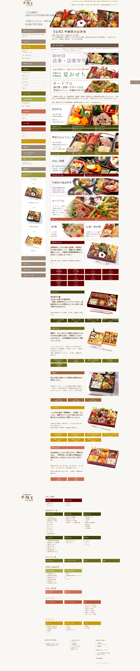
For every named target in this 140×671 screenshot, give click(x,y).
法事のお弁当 (55, 130)
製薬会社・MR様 (27, 269)
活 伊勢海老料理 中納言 (103, 653)
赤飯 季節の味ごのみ (52, 551)
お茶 (48, 631)
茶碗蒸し (49, 629)
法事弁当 (24, 88)
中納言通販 (99, 658)
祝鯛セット (24, 118)
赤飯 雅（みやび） (51, 544)
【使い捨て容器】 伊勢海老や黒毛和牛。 (58, 115)
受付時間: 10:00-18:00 (27, 163)
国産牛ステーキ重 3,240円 (75, 320)
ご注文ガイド (26, 41)
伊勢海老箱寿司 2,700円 (58, 283)
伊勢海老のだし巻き (52, 583)
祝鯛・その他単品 (26, 106)
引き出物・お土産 (69, 623)
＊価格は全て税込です (71, 427)
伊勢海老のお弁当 (26, 72)
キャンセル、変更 (75, 646)
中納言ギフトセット (71, 629)
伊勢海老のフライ (51, 581)
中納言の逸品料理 (105, 4)
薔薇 (48, 503)
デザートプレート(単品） (91, 614)
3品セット (24, 132)
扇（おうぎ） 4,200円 (93, 271)
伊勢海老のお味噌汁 (52, 628)
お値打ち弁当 (25, 82)
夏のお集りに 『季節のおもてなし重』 (27, 51)
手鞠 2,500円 (76, 479)
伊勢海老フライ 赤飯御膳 (53, 542)
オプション (26, 141)
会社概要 (99, 643)
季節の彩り (33, 250)
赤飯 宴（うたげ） (51, 548)
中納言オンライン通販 (28, 275)
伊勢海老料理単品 (26, 103)
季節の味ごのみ (89, 517)
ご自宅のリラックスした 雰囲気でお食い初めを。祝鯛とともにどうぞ (92, 234)
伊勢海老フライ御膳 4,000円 (76, 271)
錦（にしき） (50, 526)
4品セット (24, 136)
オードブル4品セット (51, 602)
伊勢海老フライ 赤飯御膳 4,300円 (110, 434)
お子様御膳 (88, 528)
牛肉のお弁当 (25, 78)
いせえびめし (50, 517)
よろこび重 (77, 153)
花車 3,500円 (59, 479)
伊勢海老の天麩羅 (51, 579)
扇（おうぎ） (50, 522)
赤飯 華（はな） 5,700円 (75, 440)
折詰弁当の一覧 (51, 510)
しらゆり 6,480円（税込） (58, 400)
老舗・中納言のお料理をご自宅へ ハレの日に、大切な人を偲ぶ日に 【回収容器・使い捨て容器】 (61, 168)
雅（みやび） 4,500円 (110, 271)
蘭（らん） (50, 505)
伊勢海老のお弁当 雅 (33, 202)
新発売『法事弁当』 (26, 58)
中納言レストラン (28, 258)
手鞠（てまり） (70, 542)
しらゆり (87, 540)
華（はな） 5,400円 (76, 277)
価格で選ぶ (26, 147)
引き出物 (68, 628)
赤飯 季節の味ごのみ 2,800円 (76, 434)
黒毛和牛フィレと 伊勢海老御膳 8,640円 (110, 320)
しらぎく (87, 544)
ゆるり (99, 153)
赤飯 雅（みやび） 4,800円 (59, 440)
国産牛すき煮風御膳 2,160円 (93, 360)
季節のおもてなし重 (63, 137)
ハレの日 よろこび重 (70, 560)
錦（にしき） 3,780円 (59, 277)
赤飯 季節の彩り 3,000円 (59, 434)
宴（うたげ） (50, 530)
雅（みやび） (50, 524)
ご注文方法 (73, 643)
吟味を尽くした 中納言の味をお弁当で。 (58, 121)
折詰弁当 (73, 4)
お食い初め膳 (25, 115)
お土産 (67, 626)
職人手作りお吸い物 (52, 626)
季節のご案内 (26, 47)
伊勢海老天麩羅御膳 (33, 226)
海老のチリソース (89, 606)
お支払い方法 (74, 647)
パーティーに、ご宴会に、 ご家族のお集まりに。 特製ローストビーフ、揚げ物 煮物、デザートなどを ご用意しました (60, 210)
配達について (74, 649)
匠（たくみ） (50, 531)
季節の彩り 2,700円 (110, 360)
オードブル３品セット (70, 602)
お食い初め (96, 4)
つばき (86, 520)
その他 (85, 623)
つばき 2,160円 (76, 360)
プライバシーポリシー (102, 644)
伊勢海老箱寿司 (51, 533)
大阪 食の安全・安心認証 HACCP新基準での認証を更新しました (33, 35)
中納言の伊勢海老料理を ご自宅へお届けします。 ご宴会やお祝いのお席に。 (59, 190)
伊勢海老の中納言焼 (52, 575)
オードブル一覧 (27, 129)
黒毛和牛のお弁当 (79, 126)
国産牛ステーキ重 (70, 519)
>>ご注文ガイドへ (96, 102)
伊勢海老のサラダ (51, 573)
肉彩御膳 (87, 526)
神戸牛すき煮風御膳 (71, 517)
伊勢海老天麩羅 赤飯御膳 (53, 540)
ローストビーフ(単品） (90, 605)
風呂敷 (86, 626)
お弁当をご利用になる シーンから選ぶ (29, 153)
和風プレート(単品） (90, 610)
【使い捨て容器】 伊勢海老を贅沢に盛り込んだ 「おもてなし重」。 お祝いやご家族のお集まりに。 (60, 146)
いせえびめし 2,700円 (76, 283)
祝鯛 (67, 573)
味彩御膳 (87, 519)
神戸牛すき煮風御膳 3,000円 (59, 320)
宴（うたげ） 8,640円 (93, 277)
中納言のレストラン (102, 650)
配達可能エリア (26, 169)
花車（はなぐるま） (71, 540)
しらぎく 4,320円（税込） (93, 400)
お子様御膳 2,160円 (59, 365)
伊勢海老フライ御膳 (52, 520)
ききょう (87, 542)
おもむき (68, 503)
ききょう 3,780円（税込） (76, 400)
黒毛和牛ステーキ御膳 (71, 520)
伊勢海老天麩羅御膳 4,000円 (59, 271)
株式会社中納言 (100, 640)
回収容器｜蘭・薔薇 (57, 175)
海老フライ (88, 608)
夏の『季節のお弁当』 (27, 55)
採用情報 (99, 646)
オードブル (114, 4)
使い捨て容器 (68, 500)
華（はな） (50, 528)
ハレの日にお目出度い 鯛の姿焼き (54, 234)
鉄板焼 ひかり (27, 264)
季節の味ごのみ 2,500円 (59, 360)
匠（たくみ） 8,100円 (110, 277)
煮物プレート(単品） (90, 612)
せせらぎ (68, 505)
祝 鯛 (54, 226)
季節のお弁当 (25, 75)
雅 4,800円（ (61, 427)
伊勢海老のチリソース (52, 577)
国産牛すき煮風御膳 (90, 522)
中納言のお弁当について (29, 30)
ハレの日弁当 (25, 85)
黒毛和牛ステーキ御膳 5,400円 (93, 320)
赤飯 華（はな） (51, 546)
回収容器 (48, 500)
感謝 (104, 560)
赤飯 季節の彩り (51, 549)
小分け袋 (87, 628)
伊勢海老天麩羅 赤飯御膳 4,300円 (93, 434)
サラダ (67, 579)
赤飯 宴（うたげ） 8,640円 (93, 440)
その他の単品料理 (69, 570)
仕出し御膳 (80, 4)
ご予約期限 (73, 644)
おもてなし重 (88, 4)
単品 (85, 602)
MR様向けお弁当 (27, 63)
